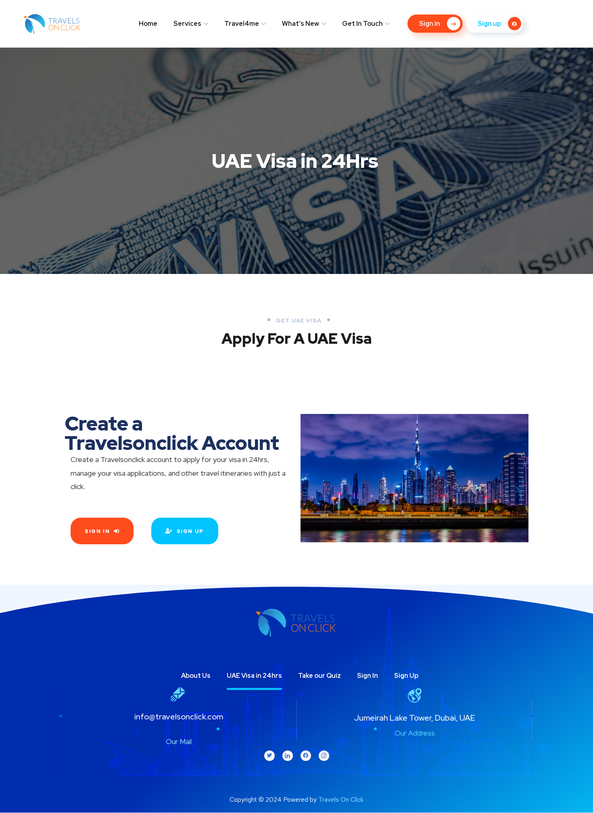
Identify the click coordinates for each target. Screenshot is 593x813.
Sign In (367, 675)
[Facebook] (306, 755)
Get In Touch (362, 23)
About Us (196, 675)
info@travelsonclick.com (178, 716)
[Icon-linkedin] (287, 755)
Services (187, 23)
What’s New (300, 23)
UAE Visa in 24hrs (254, 675)
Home (148, 23)
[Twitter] (269, 755)
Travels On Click (340, 799)
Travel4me (241, 23)
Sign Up (406, 675)
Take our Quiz (319, 675)
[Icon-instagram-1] (324, 755)
